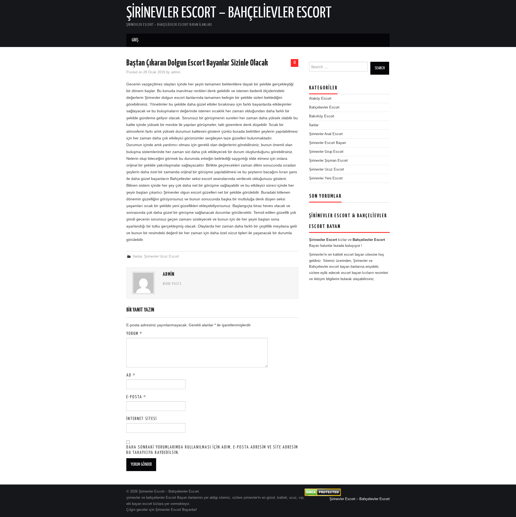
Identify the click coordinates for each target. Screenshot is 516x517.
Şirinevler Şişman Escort (328, 160)
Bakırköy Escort (321, 116)
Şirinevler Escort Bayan (327, 143)
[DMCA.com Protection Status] (322, 492)
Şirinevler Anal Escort (326, 134)
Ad (130, 375)
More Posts (172, 284)
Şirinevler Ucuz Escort (161, 256)
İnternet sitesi (141, 419)
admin (175, 72)
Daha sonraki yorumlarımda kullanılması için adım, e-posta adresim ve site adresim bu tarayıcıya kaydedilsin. (212, 450)
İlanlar (137, 256)
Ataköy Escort (320, 98)
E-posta (136, 397)
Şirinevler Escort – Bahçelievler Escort (229, 13)
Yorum (134, 334)
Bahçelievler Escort (324, 107)
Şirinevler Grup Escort (326, 152)
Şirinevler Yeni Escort (326, 178)
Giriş (135, 40)
